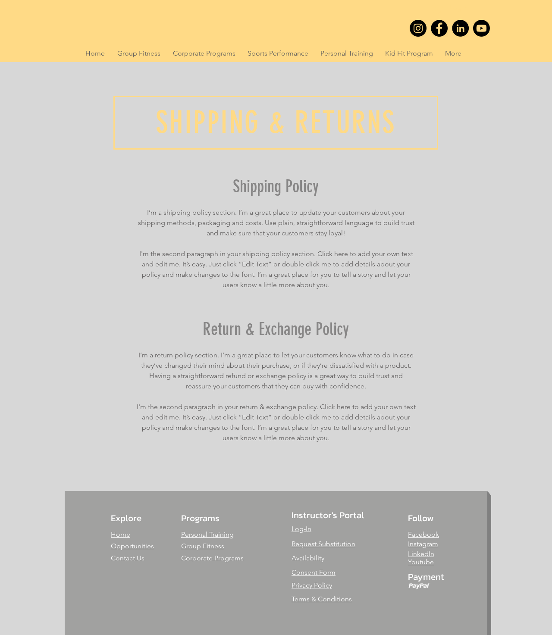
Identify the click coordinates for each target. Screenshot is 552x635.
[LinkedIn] (460, 28)
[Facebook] (439, 28)
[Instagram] (418, 28)
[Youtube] (481, 28)
